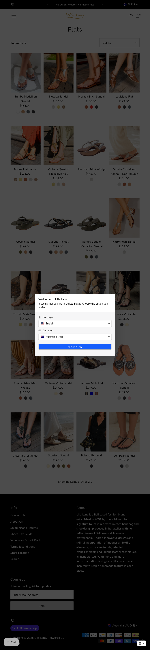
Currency (47, 330)
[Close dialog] (112, 297)
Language (48, 317)
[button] (141, 643)
